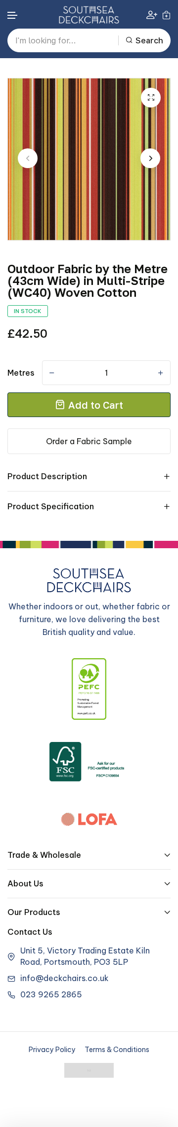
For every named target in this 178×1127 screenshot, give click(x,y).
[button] (12, 15)
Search (149, 40)
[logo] (89, 15)
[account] (151, 14)
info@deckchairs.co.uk (64, 978)
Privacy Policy (52, 1049)
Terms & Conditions (117, 1049)
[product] (151, 97)
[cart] (166, 14)
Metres (21, 373)
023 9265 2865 (51, 994)
